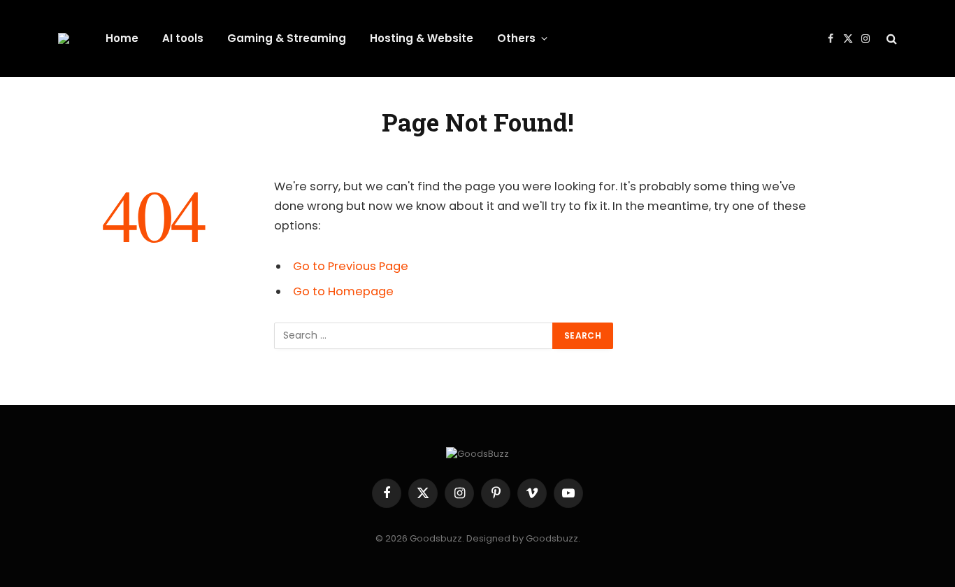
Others (516, 38)
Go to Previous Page (350, 266)
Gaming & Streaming (286, 38)
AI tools (182, 38)
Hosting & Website (421, 38)
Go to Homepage (343, 291)
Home (122, 38)
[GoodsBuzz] (63, 38)
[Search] (890, 39)
